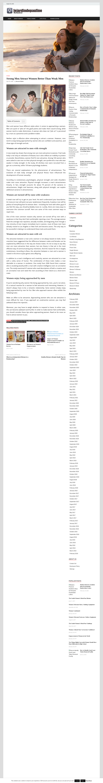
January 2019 (73, 466)
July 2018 (72, 482)
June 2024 (73, 343)
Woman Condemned (74, 611)
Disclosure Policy (75, 566)
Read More (89, 780)
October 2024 (73, 332)
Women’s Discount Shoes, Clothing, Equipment (82, 604)
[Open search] (96, 19)
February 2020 (74, 430)
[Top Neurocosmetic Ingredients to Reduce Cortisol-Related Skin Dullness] (74, 185)
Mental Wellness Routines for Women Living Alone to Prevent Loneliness (88, 122)
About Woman (18, 18)
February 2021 (74, 397)
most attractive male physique (39, 320)
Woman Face (73, 261)
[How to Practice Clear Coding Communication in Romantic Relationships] (74, 107)
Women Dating (54, 18)
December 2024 (74, 326)
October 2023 (73, 359)
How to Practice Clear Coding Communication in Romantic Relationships (88, 108)
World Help (73, 288)
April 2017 (72, 515)
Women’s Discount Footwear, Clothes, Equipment (82, 617)
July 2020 (72, 417)
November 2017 (74, 496)
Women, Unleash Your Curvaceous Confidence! (82, 629)
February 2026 (74, 299)
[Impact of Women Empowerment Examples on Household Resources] (56, 334)
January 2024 (73, 356)
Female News (31, 18)
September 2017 (74, 501)
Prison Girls (73, 247)
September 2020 (74, 411)
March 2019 (73, 460)
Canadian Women (75, 234)
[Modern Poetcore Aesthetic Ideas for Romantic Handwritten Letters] (74, 80)
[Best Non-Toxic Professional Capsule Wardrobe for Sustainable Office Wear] (74, 198)
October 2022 (73, 365)
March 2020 (73, 427)
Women (8, 75)
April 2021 (72, 392)
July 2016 (72, 540)
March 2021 (73, 395)
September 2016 (74, 534)
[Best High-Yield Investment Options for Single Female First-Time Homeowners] (74, 93)
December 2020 (74, 403)
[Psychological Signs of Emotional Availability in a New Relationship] (74, 134)
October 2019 (73, 441)
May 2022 (72, 373)
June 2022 (73, 370)
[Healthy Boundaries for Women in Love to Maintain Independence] (74, 161)
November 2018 (74, 471)
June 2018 (73, 485)
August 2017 (73, 504)
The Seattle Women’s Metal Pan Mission (80, 598)
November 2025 (74, 307)
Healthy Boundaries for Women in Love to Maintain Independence (87, 163)
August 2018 (73, 479)
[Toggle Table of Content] (22, 121)
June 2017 (73, 509)
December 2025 (74, 304)
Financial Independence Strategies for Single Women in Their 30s (87, 174)
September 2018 (74, 477)
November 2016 (74, 529)
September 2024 (74, 334)
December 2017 (74, 493)
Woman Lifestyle (74, 266)
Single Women (74, 250)
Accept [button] (77, 780)
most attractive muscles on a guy (16, 322)
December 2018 (74, 468)
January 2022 (73, 384)
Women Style (73, 280)
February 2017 (74, 520)
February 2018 (74, 488)
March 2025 (73, 318)
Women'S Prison (74, 283)
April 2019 (72, 458)
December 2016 (74, 526)
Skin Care (72, 255)
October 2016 (73, 531)
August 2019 (73, 447)
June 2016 (73, 542)
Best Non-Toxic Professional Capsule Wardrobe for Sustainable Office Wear (87, 200)
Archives (72, 220)
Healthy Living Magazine (77, 239)
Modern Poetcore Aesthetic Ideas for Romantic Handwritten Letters (87, 81)
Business (72, 231)
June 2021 (73, 386)
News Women (74, 242)
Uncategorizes (74, 258)
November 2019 (74, 438)
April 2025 (72, 315)
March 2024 (73, 351)
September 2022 (74, 367)
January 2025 (73, 324)
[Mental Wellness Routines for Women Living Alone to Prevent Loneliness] (74, 121)
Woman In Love (74, 264)
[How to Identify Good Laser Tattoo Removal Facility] (74, 650)
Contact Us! (73, 563)
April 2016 (72, 548)
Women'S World (74, 286)
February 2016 (74, 553)
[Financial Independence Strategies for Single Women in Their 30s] (74, 173)
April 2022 (72, 376)
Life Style (43, 18)
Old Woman (73, 245)
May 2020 (72, 422)
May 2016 (72, 545)
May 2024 (72, 345)
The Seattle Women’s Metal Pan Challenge (80, 623)
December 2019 (74, 436)
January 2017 (73, 523)
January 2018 (73, 490)
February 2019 (74, 463)
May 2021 (72, 389)
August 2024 (73, 337)
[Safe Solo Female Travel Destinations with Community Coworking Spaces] (74, 148)
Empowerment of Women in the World (79, 636)
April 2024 (72, 348)
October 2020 (73, 408)
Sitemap (72, 569)
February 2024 (74, 354)
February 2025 (74, 321)
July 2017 (72, 507)
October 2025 (73, 310)
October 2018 (73, 474)
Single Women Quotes (76, 253)
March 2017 (73, 518)
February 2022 (74, 381)
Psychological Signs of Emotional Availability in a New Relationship (87, 136)
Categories (73, 217)
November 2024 (74, 329)
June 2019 (73, 452)
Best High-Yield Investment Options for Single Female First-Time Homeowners (87, 95)
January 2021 (73, 400)
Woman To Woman (75, 269)
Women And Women (75, 275)
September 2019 (74, 444)
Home (9, 18)
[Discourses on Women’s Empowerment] (36, 337)
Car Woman (73, 236)
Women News (74, 277)
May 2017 (72, 512)
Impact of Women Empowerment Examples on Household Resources (55, 340)
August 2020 (73, 414)
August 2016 (73, 537)
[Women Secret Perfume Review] (15, 337)
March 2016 (73, 550)
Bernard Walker (20, 81)
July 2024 (72, 340)
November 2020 (74, 406)
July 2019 (72, 449)
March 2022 (73, 378)
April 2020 (72, 425)
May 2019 (72, 455)
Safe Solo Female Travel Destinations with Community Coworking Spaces (88, 149)
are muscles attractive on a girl (21, 320)
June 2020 (73, 419)
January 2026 (73, 302)
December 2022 (74, 362)
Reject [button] (82, 780)
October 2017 (73, 499)
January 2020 (73, 433)
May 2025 (72, 313)
